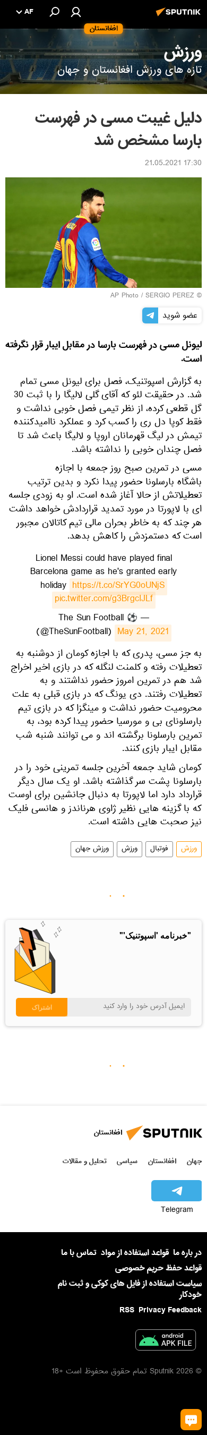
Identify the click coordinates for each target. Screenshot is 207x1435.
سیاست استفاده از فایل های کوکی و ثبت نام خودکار (130, 1289)
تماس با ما (79, 1253)
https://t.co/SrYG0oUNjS (118, 586)
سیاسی (127, 1161)
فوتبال (159, 849)
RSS (126, 1310)
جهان (194, 1161)
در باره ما (187, 1252)
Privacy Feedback (170, 1310)
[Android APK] (166, 1342)
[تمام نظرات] (191, 1419)
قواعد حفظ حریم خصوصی (158, 1268)
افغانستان (162, 1161)
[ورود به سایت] (76, 11)
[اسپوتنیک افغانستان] (179, 17)
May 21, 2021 (143, 633)
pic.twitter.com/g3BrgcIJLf (104, 600)
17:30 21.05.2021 (173, 164)
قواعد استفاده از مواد (135, 1252)
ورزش (189, 849)
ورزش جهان (92, 849)
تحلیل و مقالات (85, 1161)
